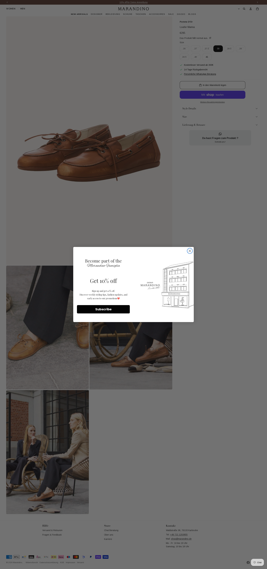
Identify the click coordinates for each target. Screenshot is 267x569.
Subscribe (103, 309)
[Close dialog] (190, 251)
